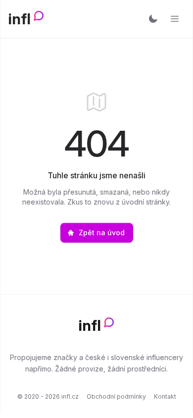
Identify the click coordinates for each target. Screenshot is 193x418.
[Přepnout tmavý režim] (153, 19)
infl (19, 19)
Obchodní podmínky (116, 396)
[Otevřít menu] (175, 19)
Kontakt (165, 396)
